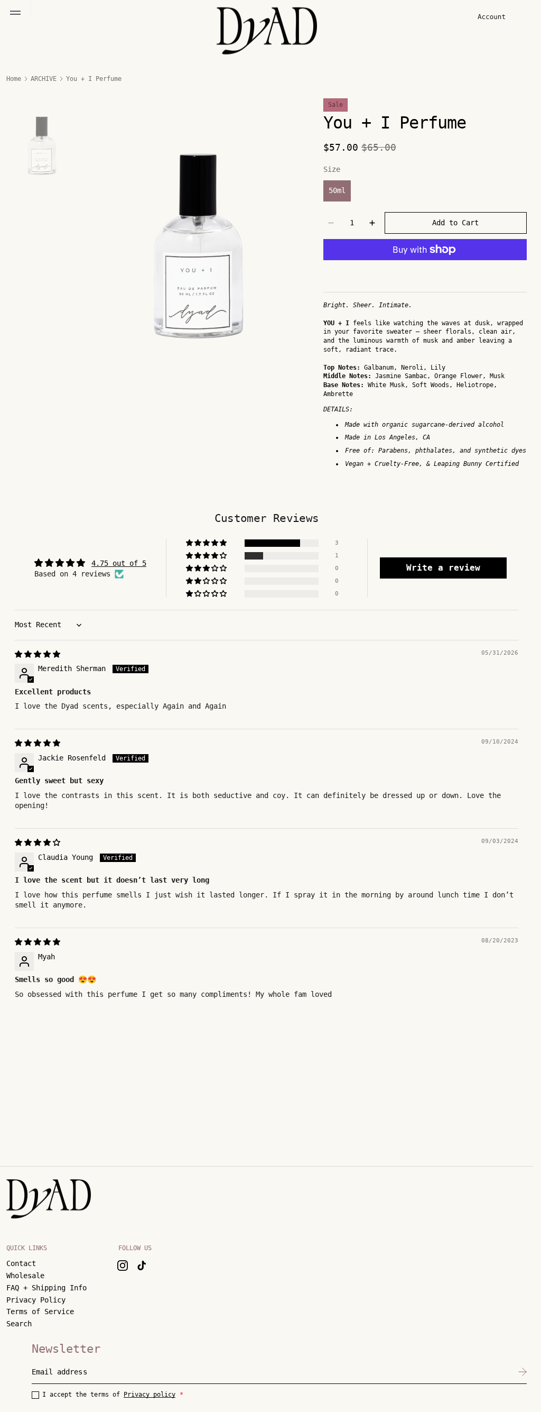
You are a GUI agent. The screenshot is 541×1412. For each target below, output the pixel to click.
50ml (337, 190)
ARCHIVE (44, 78)
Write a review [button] (443, 568)
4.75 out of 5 (118, 563)
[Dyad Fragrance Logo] (48, 1199)
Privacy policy (149, 1394)
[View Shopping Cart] (517, 17)
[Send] (522, 1372)
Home (13, 78)
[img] (37, 654)
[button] (15, 12)
